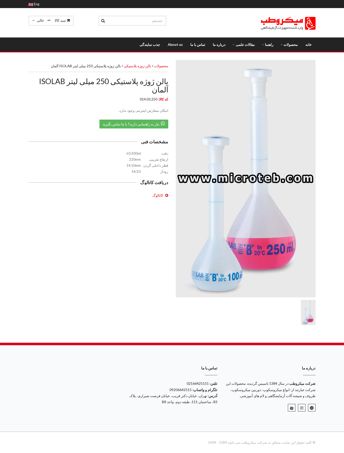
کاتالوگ (157, 195)
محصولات (161, 66)
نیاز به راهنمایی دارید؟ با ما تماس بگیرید (132, 124)
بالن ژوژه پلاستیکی (137, 66)
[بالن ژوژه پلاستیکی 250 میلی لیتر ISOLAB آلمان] (246, 178)
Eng (36, 4)
